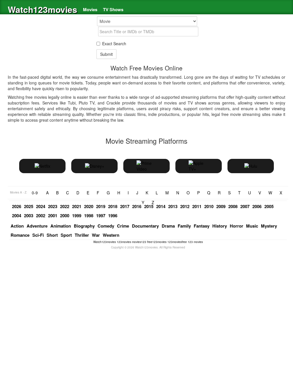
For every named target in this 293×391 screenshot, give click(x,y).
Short (52, 235)
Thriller (82, 235)
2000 (64, 215)
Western (111, 235)
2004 (16, 215)
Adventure (37, 226)
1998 (88, 215)
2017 (124, 206)
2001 (52, 215)
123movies (124, 242)
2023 (52, 206)
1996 (112, 215)
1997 (100, 215)
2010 (208, 206)
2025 (28, 206)
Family (184, 226)
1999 (76, 215)
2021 (76, 206)
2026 (16, 206)
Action (17, 226)
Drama (168, 226)
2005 (269, 206)
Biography (84, 226)
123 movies (195, 242)
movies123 (139, 242)
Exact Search (114, 43)
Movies (90, 9)
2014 (160, 206)
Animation (60, 226)
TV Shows (113, 9)
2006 (257, 206)
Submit (106, 54)
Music (252, 226)
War (96, 235)
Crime (123, 226)
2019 (100, 206)
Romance (20, 235)
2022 (64, 206)
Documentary (145, 226)
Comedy (106, 226)
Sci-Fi (38, 235)
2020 (88, 206)
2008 (232, 206)
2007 (245, 206)
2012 (184, 206)
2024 (40, 206)
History (219, 226)
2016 (136, 206)
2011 (196, 206)
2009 (220, 206)
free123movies (157, 242)
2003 (28, 215)
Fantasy (201, 226)
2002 (40, 215)
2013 (172, 206)
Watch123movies (42, 9)
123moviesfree (177, 242)
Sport (66, 235)
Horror (236, 226)
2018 (112, 206)
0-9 (35, 193)
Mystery (269, 226)
